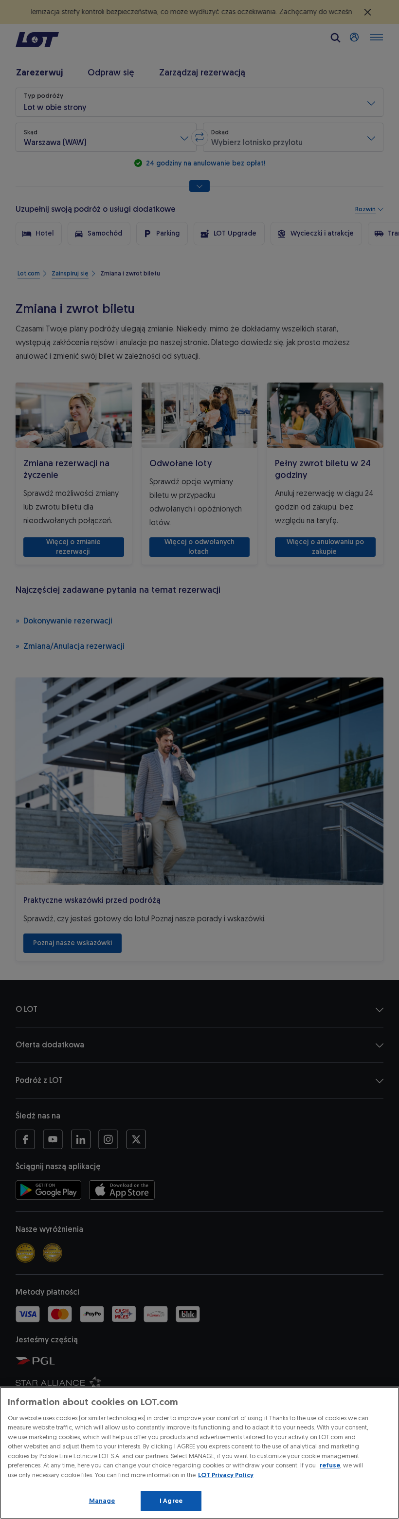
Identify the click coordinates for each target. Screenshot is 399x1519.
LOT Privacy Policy (226, 1475)
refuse (330, 1465)
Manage (102, 1500)
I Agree (171, 1500)
